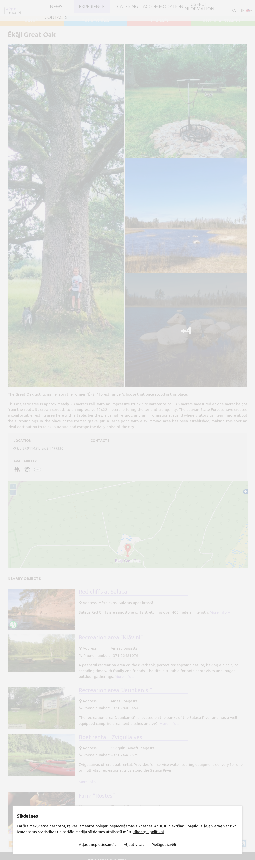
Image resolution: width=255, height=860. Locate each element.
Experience (92, 6)
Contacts (56, 17)
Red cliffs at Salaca (103, 591)
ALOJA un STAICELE (223, 20)
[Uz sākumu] (12, 10)
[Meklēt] (234, 10)
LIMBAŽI (159, 20)
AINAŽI (32, 20)
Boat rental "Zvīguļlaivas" (112, 737)
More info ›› (220, 612)
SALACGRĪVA (95, 20)
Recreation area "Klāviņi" (111, 637)
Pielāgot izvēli (164, 844)
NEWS (56, 6)
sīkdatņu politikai (148, 832)
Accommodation (163, 6)
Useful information (198, 6)
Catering (127, 6)
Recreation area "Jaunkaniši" (115, 690)
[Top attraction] (13, 625)
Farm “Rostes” (97, 795)
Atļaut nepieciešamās (97, 844)
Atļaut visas (134, 844)
